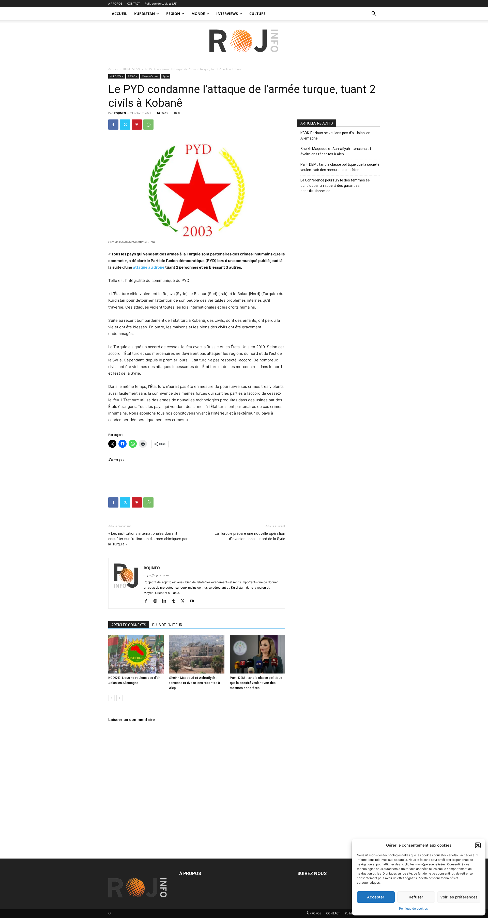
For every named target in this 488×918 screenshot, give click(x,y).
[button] (477, 845)
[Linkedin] (166, 601)
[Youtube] (193, 601)
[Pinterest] (137, 124)
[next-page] (119, 698)
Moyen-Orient (150, 76)
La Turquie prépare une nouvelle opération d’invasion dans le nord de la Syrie (250, 536)
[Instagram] (157, 601)
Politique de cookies (413, 908)
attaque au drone (148, 267)
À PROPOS (115, 3)
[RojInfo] (244, 40)
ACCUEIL (119, 13)
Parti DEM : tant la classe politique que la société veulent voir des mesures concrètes (256, 683)
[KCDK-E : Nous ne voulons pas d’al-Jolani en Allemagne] (136, 654)
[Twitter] (125, 124)
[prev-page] (111, 698)
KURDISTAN (144, 13)
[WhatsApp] (148, 124)
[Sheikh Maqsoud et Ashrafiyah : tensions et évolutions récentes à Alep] (196, 654)
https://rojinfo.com (156, 575)
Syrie (166, 76)
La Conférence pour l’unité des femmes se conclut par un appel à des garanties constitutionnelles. (335, 185)
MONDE (198, 13)
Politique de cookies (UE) (161, 3)
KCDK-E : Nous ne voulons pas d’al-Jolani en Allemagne (335, 135)
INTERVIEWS (227, 13)
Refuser (416, 897)
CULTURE (257, 13)
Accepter (375, 897)
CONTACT (133, 3)
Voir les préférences (459, 897)
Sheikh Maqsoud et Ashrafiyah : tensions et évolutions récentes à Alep (194, 683)
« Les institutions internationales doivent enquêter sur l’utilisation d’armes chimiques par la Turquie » (148, 538)
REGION (173, 13)
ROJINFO (120, 113)
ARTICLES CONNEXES (128, 625)
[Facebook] (113, 124)
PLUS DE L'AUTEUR (167, 625)
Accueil (113, 69)
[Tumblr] (175, 601)
